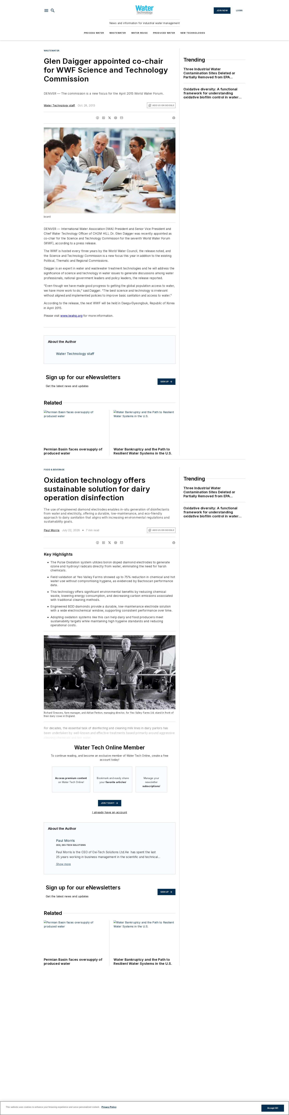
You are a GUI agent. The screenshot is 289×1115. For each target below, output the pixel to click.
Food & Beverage (54, 469)
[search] (52, 10)
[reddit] (115, 117)
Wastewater (117, 33)
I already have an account (109, 812)
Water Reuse (139, 33)
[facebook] (97, 117)
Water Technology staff (59, 105)
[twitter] (109, 117)
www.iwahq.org (71, 315)
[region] (144, 1108)
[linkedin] (103, 117)
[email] (121, 117)
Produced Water (164, 33)
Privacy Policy (109, 1107)
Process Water (94, 33)
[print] (173, 117)
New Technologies (192, 33)
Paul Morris (51, 530)
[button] (46, 10)
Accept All (272, 1108)
